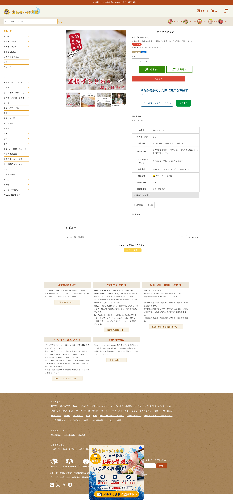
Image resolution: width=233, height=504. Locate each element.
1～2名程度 (56, 434)
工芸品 (6, 179)
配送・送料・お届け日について (164, 327)
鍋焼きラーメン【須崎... (14, 159)
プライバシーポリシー (60, 477)
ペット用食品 (9, 174)
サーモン (7, 103)
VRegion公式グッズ (12, 195)
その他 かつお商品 (11, 57)
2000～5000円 (69, 448)
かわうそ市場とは (69, 466)
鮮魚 (5, 62)
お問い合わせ (115, 360)
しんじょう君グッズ (12, 189)
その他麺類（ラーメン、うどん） (66, 420)
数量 (133, 56)
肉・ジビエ (8, 133)
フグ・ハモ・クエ (11, 108)
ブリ (5, 72)
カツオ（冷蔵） (10, 41)
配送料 (134, 48)
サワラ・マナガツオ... (141, 410)
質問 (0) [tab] (81, 237)
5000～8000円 (85, 448)
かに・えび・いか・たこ (14, 92)
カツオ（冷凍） (10, 46)
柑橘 (5, 143)
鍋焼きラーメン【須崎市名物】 (158, 415)
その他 (6, 184)
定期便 (6, 36)
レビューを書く (132, 250)
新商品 (54, 406)
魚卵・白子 (8, 123)
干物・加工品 (9, 118)
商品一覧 (54, 466)
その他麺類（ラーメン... (14, 164)
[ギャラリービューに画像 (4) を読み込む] (119, 100)
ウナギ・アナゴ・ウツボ (14, 97)
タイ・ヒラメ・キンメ (13, 82)
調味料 (6, 128)
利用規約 (86, 477)
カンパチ (7, 67)
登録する (183, 103)
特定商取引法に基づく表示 (86, 472)
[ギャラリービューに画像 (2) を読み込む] (88, 100)
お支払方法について (115, 330)
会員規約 (76, 477)
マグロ (6, 77)
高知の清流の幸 (10, 154)
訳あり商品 (65, 406)
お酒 (5, 169)
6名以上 (81, 434)
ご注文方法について (66, 302)
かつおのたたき (10, 51)
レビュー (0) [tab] (71, 237)
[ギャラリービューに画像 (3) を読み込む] (104, 100)
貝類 (5, 113)
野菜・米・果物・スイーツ (15, 149)
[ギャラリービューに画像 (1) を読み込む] (73, 100)
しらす (6, 87)
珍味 (5, 138)
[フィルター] (182, 237)
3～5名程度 (69, 434)
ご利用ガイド (86, 466)
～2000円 (55, 448)
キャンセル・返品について (65, 378)
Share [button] (137, 214)
